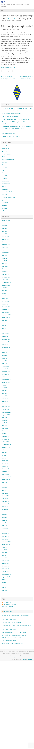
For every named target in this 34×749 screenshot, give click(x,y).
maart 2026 (5, 234)
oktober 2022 (5, 344)
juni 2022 (4, 355)
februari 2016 (5, 560)
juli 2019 (4, 450)
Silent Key (4, 205)
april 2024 (4, 296)
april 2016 (4, 555)
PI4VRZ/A (4, 194)
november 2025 (6, 244)
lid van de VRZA (12, 19)
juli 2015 (4, 579)
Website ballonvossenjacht (8, 67)
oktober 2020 (5, 409)
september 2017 (6, 509)
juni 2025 (4, 258)
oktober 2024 (5, 280)
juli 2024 (4, 288)
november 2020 (6, 406)
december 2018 (6, 469)
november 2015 (6, 568)
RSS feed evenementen (9, 604)
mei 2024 (4, 293)
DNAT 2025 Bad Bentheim (9, 619)
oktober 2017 (5, 506)
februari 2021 (5, 398)
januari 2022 (5, 369)
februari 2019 (5, 463)
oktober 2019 (5, 442)
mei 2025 (4, 261)
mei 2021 (4, 390)
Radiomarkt (5, 202)
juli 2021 (4, 385)
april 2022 (4, 361)
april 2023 (4, 328)
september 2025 (6, 250)
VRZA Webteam (26, 655)
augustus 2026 (6, 220)
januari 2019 (5, 466)
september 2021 (6, 379)
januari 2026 (5, 239)
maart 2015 (5, 590)
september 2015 (6, 574)
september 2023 (6, 315)
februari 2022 (5, 366)
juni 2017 (4, 517)
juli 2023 (4, 320)
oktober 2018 (5, 474)
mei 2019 (4, 455)
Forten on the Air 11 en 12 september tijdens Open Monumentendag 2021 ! (8, 78)
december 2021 (6, 371)
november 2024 (6, 277)
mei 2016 (4, 552)
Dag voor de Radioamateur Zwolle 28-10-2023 (14, 635)
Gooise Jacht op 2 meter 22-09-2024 (11, 622)
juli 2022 (4, 352)
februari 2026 (5, 236)
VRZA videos (7, 612)
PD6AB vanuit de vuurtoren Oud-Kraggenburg (14, 131)
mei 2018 (4, 487)
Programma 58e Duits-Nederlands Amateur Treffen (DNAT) (17, 108)
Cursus (4, 173)
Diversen (4, 175)
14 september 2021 (7, 29)
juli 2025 (4, 255)
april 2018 (4, 490)
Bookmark (16, 71)
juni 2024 (4, 290)
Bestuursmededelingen (8, 159)
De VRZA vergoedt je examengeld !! (11, 113)
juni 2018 (4, 485)
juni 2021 (4, 388)
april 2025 (4, 263)
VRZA (3, 2)
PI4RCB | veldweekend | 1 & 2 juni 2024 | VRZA (14, 632)
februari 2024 (5, 301)
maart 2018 (5, 493)
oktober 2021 (5, 377)
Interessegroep (6, 184)
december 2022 (6, 339)
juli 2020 (4, 417)
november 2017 (6, 504)
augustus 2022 (6, 350)
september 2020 (6, 412)
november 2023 (6, 309)
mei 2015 (4, 585)
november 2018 (6, 471)
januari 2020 (5, 433)
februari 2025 (5, 269)
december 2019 (6, 436)
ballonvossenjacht (7, 71)
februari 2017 (5, 528)
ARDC (3, 157)
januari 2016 (5, 563)
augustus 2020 (6, 415)
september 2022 (6, 347)
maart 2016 (5, 558)
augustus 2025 (6, 252)
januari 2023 (5, 336)
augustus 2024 (6, 285)
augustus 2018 (6, 479)
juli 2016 (4, 547)
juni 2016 (4, 550)
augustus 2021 (6, 382)
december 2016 (6, 533)
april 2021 (4, 393)
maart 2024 (5, 298)
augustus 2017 (6, 512)
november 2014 (6, 593)
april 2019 (4, 458)
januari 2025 (5, 271)
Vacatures (4, 208)
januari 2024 (5, 304)
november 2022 (6, 342)
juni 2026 (4, 225)
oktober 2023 (5, 312)
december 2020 (6, 404)
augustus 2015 (6, 577)
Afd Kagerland (5, 148)
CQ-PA (3, 170)
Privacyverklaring (24, 658)
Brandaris (4, 162)
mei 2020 (4, 423)
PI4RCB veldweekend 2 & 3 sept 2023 (12, 638)
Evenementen (17, 29)
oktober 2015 (5, 571)
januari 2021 (5, 401)
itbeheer (4, 186)
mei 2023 (4, 325)
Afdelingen (5, 151)
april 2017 (4, 523)
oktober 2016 (5, 539)
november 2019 (6, 439)
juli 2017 (4, 514)
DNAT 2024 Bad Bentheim (9, 629)
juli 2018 (4, 482)
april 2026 (4, 231)
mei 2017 (4, 520)
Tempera (24, 659)
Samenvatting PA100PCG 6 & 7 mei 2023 (12, 643)
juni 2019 (4, 452)
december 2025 (6, 242)
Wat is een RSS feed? (7, 606)
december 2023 (6, 307)
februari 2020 (5, 431)
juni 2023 (4, 323)
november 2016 (6, 536)
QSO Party (5, 200)
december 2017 (6, 501)
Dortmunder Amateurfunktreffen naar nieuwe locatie (16, 111)
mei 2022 (4, 358)
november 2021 (6, 374)
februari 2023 (5, 333)
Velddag (4, 211)
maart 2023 (5, 331)
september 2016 (6, 542)
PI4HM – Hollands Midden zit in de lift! (12, 136)
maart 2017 (5, 525)
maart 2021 (5, 396)
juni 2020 (4, 420)
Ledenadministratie (7, 192)
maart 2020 (5, 428)
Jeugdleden (5, 189)
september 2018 (6, 477)
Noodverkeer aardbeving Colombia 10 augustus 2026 (15, 119)
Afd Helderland (6, 146)
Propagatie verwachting (8, 133)
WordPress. (29, 659)
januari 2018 (5, 498)
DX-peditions (5, 178)
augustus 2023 (6, 317)
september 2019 (6, 444)
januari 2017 (5, 531)
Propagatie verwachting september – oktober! (26, 77)
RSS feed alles (7, 602)
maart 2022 (5, 363)
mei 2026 (4, 228)
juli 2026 (4, 223)
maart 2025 (5, 266)
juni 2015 (4, 582)
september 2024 (6, 282)
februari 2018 (5, 496)
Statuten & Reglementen (13, 658)
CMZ (3, 165)
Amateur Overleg (6, 154)
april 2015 (4, 587)
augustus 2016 (6, 544)
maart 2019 (5, 460)
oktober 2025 (5, 247)
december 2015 (6, 566)
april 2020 (4, 425)
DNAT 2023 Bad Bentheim (9, 640)
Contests (4, 167)
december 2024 (6, 274)
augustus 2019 (6, 447)
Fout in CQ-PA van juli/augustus (10, 116)
